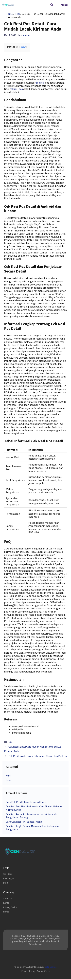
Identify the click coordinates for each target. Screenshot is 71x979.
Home (9, 13)
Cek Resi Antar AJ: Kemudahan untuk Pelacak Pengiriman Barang (31, 815)
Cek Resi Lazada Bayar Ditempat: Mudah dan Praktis (37, 756)
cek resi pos (16, 89)
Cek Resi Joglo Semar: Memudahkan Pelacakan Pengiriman (32, 827)
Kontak (6, 902)
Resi (17, 13)
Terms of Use (43, 971)
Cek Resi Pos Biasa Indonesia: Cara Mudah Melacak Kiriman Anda (34, 808)
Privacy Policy (10, 907)
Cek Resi (7, 873)
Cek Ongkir (8, 878)
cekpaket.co (51, 967)
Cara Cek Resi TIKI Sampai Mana (24, 821)
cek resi (40, 82)
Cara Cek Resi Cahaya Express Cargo (26, 802)
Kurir (8, 775)
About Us (7, 898)
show (23, 47)
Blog (5, 882)
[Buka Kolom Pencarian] (52, 5)
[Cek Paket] (8, 5)
